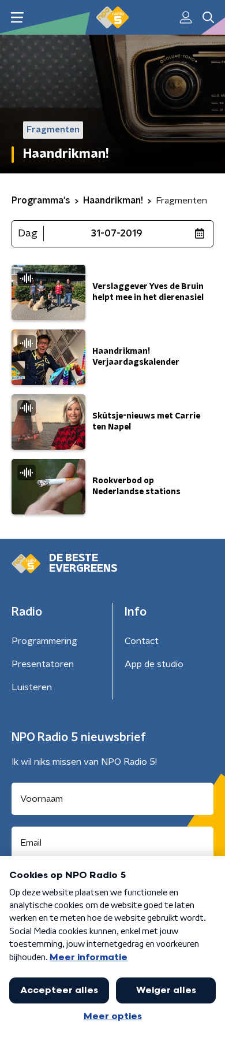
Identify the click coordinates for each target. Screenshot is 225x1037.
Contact (142, 641)
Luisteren (32, 687)
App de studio (154, 664)
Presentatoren (43, 664)
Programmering (44, 641)
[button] (17, 17)
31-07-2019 (116, 233)
